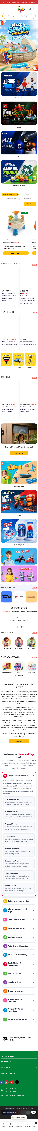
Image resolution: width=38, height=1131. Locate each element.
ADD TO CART (16, 253)
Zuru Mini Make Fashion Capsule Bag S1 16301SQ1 (28, 343)
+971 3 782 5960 (10, 1089)
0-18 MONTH (7, 648)
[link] (19, 1039)
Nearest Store (15, 2)
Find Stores (6, 2)
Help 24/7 (24, 2)
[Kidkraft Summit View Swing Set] (19, 435)
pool (27, 194)
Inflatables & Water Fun (10, 194)
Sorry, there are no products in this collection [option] (19, 619)
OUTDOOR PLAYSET (19, 674)
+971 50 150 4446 (11, 1091)
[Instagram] (7, 1082)
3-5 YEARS (31, 648)
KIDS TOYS (31, 673)
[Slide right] (34, 1039)
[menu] (4, 9)
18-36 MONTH (19, 648)
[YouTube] (12, 1082)
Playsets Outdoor (18, 612)
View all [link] (34, 657)
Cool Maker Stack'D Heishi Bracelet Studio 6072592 (9, 409)
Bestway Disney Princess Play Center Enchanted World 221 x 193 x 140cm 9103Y (27, 299)
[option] (19, 45)
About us (19, 741)
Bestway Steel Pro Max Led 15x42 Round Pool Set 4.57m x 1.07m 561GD (9, 297)
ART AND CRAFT (7, 673)
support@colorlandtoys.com (14, 1095)
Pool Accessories (10, 199)
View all (34, 264)
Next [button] (35, 362)
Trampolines (5, 612)
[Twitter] (17, 1082)
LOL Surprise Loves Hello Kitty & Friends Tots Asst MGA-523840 (28, 409)
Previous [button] (15, 362)
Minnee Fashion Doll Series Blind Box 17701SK (9, 343)
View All (29, 204)
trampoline (27, 199)
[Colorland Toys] (19, 84)
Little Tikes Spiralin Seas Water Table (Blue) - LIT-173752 (14, 247)
